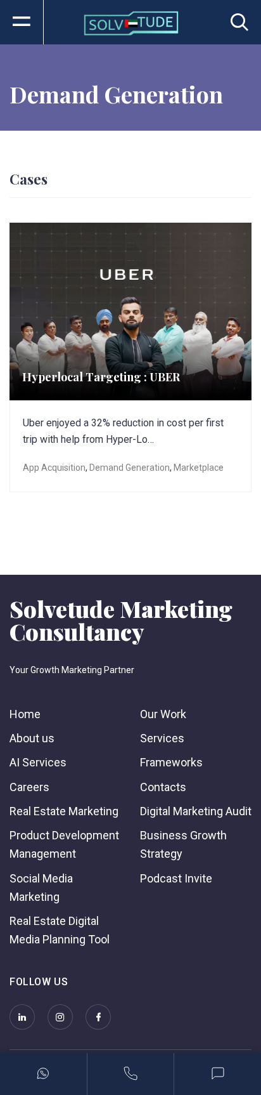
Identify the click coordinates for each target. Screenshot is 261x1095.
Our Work (163, 714)
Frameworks (171, 762)
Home (25, 714)
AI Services (38, 762)
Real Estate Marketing (64, 811)
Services (162, 738)
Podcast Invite (176, 878)
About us (32, 738)
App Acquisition (54, 467)
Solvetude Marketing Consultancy (121, 619)
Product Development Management (64, 844)
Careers (29, 787)
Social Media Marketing (41, 887)
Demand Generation (129, 467)
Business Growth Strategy (183, 844)
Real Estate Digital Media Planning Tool (60, 930)
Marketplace (199, 467)
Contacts (163, 787)
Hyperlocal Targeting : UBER (101, 376)
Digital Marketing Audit (195, 811)
